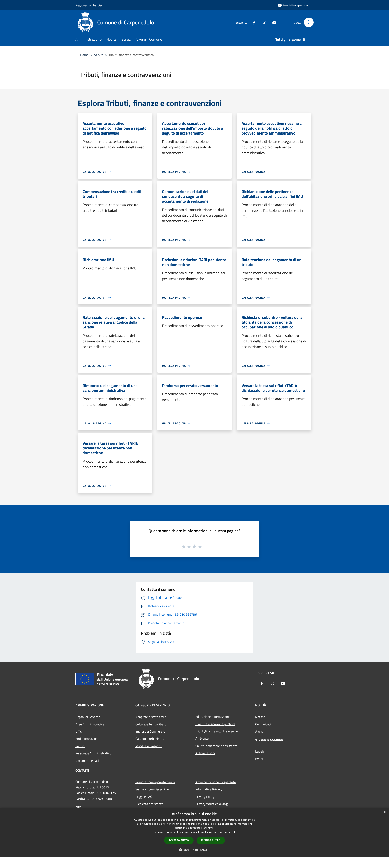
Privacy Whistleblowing (211, 803)
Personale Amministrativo (93, 753)
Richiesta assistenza (149, 803)
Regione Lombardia (88, 5)
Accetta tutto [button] (179, 840)
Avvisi (259, 731)
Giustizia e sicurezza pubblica (215, 723)
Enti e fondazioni (86, 738)
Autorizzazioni (205, 753)
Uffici (78, 731)
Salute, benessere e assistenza (216, 745)
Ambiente (202, 738)
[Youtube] (273, 22)
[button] (194, 849)
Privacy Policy (204, 796)
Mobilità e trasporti (148, 746)
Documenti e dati (87, 760)
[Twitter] (263, 22)
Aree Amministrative (89, 724)
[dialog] (194, 832)
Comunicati (263, 724)
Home (84, 54)
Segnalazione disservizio (152, 789)
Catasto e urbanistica (150, 738)
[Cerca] (309, 22)
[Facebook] (252, 22)
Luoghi (260, 751)
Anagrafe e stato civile (150, 716)
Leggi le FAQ (143, 796)
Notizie (260, 716)
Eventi (259, 758)
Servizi (99, 54)
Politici (80, 746)
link (233, 832)
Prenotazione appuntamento (155, 782)
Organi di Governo (87, 716)
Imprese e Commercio (150, 731)
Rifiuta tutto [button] (210, 840)
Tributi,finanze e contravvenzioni (217, 731)
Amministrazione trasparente (215, 782)
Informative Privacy (208, 789)
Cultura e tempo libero (150, 724)
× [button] (384, 812)
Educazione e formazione (212, 716)
